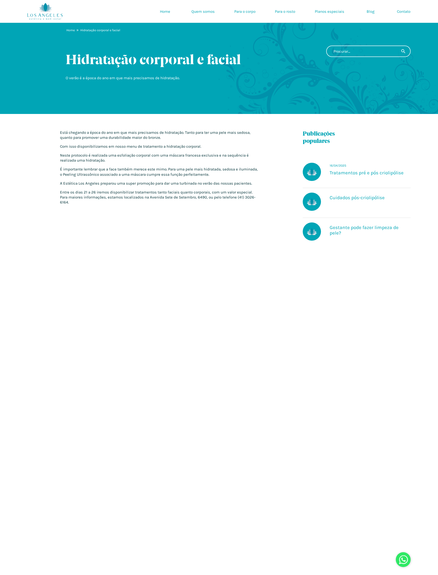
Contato (403, 11)
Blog (371, 11)
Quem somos (203, 11)
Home (165, 11)
